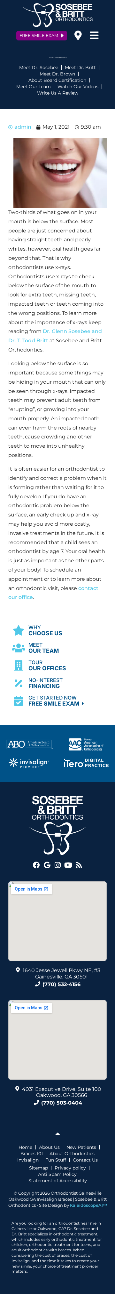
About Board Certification (57, 80)
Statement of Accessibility (57, 1181)
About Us (49, 1147)
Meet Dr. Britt (80, 67)
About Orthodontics (72, 1153)
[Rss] (78, 865)
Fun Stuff (55, 1160)
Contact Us (85, 1160)
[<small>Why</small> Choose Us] (18, 630)
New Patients (81, 1147)
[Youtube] (68, 865)
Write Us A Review (57, 93)
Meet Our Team (33, 86)
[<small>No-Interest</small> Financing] (18, 683)
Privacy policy (70, 1168)
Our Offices (47, 666)
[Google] (46, 865)
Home (25, 1147)
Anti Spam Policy (57, 1174)
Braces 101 (31, 1153)
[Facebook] (36, 865)
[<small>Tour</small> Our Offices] (18, 665)
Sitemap (38, 1168)
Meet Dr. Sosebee (38, 67)
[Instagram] (57, 865)
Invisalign (28, 1160)
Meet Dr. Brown (57, 74)
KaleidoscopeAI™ (88, 1205)
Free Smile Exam (55, 701)
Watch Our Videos (77, 86)
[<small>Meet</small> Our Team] (18, 648)
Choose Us (45, 630)
